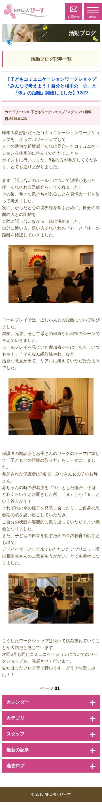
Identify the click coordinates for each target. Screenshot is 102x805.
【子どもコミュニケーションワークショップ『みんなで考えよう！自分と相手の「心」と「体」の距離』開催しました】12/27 (51, 86)
